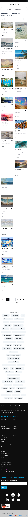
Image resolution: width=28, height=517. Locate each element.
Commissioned (15, 315)
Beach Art (3, 426)
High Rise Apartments (7, 381)
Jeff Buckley (15, 394)
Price (6, 19)
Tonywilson (9, 391)
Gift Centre (3, 407)
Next (17, 302)
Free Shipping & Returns (18, 407)
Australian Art (4, 424)
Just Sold (3, 451)
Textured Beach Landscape (13, 358)
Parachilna (18, 371)
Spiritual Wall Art (7, 335)
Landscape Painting (5, 428)
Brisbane (15, 426)
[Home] (14, 4)
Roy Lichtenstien (21, 388)
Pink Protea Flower (20, 381)
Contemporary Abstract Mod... (17, 328)
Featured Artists (4, 455)
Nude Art (3, 430)
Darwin (14, 432)
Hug (23, 315)
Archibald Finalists (5, 460)
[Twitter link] (14, 501)
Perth (14, 430)
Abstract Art (4, 421)
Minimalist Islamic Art (19, 335)
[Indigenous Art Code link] (14, 506)
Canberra (15, 428)
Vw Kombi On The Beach (10, 341)
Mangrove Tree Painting (19, 348)
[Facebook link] (14, 496)
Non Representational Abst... (19, 332)
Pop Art (2, 435)
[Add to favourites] (12, 29)
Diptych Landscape (8, 318)
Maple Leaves (7, 325)
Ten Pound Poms (18, 398)
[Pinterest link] (19, 496)
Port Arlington (8, 384)
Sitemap (23, 410)
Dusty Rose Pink (8, 398)
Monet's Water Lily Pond (13, 375)
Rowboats (5, 388)
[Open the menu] (1, 4)
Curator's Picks (4, 446)
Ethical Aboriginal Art (6, 462)
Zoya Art (12, 388)
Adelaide (15, 424)
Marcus (5, 368)
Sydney (14, 419)
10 (12, 302)
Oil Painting (3, 432)
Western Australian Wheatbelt (13, 355)
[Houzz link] (8, 501)
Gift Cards (9, 407)
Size (12, 19)
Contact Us (17, 410)
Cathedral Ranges (5, 332)
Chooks (5, 322)
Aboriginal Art (4, 419)
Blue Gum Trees (18, 345)
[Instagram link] (8, 496)
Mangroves (8, 345)
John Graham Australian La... (17, 322)
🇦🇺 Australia (9, 469)
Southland (18, 391)
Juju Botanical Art (19, 318)
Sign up (4, 487)
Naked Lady (6, 315)
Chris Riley (5, 328)
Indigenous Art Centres (6, 464)
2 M (12, 368)
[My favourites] (24, 4)
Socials (11, 412)
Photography (4, 437)
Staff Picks (3, 449)
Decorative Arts (13, 351)
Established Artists (5, 453)
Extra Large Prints (18, 384)
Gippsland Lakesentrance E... (9, 365)
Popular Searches (5, 412)
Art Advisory (20, 405)
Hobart (14, 435)
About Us (3, 405)
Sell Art (2, 466)
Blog (8, 405)
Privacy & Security (11, 513)
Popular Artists (4, 457)
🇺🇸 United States (10, 471)
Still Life (2, 441)
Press (11, 405)
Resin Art (3, 439)
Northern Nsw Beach (13, 361)
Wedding (20, 341)
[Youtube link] (19, 501)
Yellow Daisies (18, 338)
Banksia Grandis (19, 368)
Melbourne (15, 421)
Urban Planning (9, 338)
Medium (18, 19)
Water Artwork (9, 371)
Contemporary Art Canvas (13, 378)
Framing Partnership (9, 410)
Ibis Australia (21, 365)
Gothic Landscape (6, 348)
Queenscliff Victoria (18, 325)
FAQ (2, 410)
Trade (15, 405)
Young (23, 394)
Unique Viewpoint (6, 394)
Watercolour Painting (6, 444)
